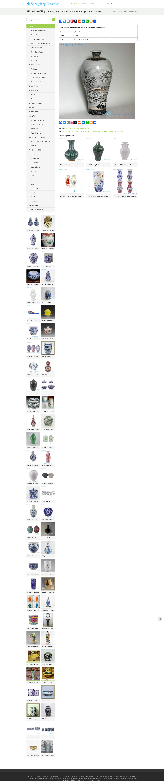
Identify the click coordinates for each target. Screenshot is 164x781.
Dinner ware (33, 90)
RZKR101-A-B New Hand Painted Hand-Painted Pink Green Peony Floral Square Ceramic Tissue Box (48, 447)
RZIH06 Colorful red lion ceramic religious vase (71, 196)
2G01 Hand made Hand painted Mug (48, 574)
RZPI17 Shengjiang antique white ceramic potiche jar (33, 302)
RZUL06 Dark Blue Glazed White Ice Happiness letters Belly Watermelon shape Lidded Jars (48, 519)
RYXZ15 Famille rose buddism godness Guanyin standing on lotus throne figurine (48, 646)
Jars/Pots (32, 116)
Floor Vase (34, 60)
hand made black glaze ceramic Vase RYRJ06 (48, 538)
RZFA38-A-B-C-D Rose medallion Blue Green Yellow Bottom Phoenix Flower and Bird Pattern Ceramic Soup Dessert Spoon (33, 320)
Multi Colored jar (37, 124)
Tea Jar (33, 193)
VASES (31, 26)
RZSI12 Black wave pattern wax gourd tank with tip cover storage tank (33, 393)
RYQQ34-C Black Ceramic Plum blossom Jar (48, 664)
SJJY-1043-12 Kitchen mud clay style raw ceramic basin (33, 664)
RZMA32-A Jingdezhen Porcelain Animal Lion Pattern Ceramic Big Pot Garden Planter (33, 338)
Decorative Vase (37, 48)
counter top (35, 158)
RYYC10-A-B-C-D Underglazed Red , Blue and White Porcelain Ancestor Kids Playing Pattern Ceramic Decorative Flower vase (125, 196)
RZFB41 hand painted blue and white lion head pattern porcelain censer (33, 574)
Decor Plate (33, 86)
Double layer (35, 167)
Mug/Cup (34, 184)
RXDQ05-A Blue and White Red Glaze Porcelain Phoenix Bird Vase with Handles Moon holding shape (33, 465)
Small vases (35, 56)
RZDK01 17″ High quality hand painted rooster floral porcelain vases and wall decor (93, 131)
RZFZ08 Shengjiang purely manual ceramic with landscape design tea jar (48, 302)
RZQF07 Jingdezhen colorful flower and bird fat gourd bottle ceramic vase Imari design (48, 375)
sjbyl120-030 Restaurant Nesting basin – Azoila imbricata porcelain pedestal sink (48, 628)
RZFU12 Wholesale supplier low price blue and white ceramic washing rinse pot (33, 284)
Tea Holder (35, 188)
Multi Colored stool (38, 77)
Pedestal (34, 154)
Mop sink (34, 171)
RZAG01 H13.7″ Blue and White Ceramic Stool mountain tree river (48, 357)
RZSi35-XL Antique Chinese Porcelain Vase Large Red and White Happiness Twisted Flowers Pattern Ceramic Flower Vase (48, 465)
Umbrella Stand (34, 112)
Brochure (84, 4)
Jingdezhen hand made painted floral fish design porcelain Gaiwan (48, 338)
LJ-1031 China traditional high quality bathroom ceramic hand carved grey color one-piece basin (48, 755)
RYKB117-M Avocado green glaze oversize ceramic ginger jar (33, 447)
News (92, 4)
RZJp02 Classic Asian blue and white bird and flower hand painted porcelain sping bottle (48, 556)
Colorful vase (35, 35)
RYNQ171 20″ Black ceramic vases (78, 129)
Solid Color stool (37, 82)
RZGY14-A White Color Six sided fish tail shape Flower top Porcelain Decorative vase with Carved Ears (125, 165)
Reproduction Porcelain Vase (41, 43)
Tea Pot (33, 197)
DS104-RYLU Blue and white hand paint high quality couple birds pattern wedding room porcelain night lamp (48, 610)
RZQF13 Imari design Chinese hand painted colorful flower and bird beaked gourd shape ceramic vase (33, 429)
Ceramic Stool (34, 65)
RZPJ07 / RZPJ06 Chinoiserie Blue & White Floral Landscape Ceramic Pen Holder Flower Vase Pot (48, 737)
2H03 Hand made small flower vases (33, 646)
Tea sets (34, 201)
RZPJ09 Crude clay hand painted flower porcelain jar (48, 719)
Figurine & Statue (35, 103)
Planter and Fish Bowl (37, 137)
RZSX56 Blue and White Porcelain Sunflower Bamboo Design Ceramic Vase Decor (33, 519)
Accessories (33, 205)
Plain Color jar (36, 133)
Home (66, 4)
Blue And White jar (37, 120)
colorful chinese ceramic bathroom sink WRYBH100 (48, 700)
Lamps (31, 107)
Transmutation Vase (38, 39)
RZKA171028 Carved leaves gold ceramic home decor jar (48, 230)
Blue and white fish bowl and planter (41, 144)
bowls (33, 95)
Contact (109, 4)
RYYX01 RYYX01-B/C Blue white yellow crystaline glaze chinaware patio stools (48, 411)
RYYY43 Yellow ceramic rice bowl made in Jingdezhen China (33, 755)
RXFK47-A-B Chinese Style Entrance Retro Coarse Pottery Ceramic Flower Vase (48, 483)
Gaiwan (33, 180)
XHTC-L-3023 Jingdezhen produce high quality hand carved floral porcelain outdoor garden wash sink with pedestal (33, 682)
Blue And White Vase (38, 31)
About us (100, 4)
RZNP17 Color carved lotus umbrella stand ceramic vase (98, 196)
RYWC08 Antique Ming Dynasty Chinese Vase (33, 719)
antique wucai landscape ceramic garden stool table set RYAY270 (33, 411)
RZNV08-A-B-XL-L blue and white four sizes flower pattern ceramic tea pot (48, 393)
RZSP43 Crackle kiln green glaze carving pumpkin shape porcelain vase (71, 165)
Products (74, 4)
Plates (33, 99)
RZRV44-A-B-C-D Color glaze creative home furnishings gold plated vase (33, 610)
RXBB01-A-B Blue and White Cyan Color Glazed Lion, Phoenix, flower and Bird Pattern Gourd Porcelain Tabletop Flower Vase (33, 230)
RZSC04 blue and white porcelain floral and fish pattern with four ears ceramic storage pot (33, 556)
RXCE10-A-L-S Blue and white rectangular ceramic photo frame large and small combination (33, 700)
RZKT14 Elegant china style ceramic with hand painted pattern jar (48, 284)
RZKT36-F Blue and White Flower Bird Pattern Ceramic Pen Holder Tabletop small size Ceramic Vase (48, 266)
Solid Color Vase (37, 52)
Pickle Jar (34, 129)
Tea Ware (32, 175)
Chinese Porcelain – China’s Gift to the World (48, 592)
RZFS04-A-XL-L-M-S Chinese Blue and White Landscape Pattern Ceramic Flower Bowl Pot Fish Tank (33, 375)
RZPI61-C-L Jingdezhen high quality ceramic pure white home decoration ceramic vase (33, 483)
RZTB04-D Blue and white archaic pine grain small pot (48, 429)
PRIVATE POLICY (39, 210)
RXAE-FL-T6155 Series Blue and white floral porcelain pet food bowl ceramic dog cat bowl (33, 737)
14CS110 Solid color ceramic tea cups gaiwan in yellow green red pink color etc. (48, 320)
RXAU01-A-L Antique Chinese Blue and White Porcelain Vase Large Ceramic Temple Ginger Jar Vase (33, 248)
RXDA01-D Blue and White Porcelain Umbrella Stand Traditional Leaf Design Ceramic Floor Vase (33, 592)
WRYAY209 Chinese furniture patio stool (48, 248)
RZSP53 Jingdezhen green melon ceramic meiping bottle (98, 165)
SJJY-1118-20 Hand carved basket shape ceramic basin (48, 682)
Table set (34, 69)
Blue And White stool (38, 73)
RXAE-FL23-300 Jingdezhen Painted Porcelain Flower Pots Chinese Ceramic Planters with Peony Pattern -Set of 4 (48, 501)
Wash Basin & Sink (35, 150)
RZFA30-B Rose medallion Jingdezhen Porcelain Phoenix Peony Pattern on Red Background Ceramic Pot (33, 628)
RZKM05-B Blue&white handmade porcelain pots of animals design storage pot (33, 266)
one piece (34, 163)
